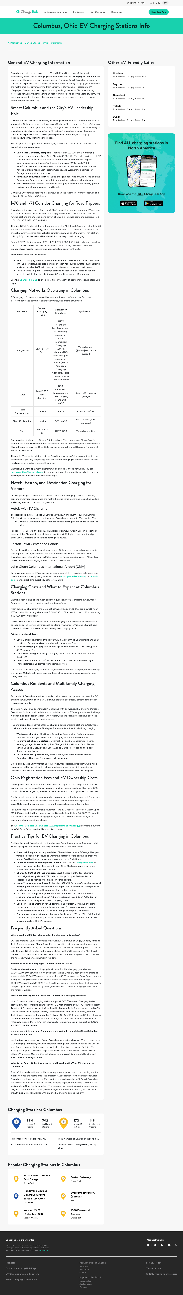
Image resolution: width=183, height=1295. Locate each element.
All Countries (15, 42)
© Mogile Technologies (161, 1274)
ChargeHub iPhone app (73, 576)
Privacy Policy (153, 1262)
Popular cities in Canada (92, 1262)
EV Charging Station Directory (22, 1274)
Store (156, 3)
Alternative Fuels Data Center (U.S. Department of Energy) (47, 825)
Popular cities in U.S (90, 1277)
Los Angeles (85, 1281)
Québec (83, 1272)
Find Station (137, 3)
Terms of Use (153, 1268)
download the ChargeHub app (27, 472)
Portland (83, 1287)
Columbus (56, 42)
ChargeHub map (28, 279)
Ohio (45, 42)
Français (10, 1262)
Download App (158, 12)
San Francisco (85, 1284)
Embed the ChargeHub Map (21, 1268)
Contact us (43, 1250)
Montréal (83, 1266)
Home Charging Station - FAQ (22, 1279)
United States (32, 42)
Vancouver (84, 1269)
